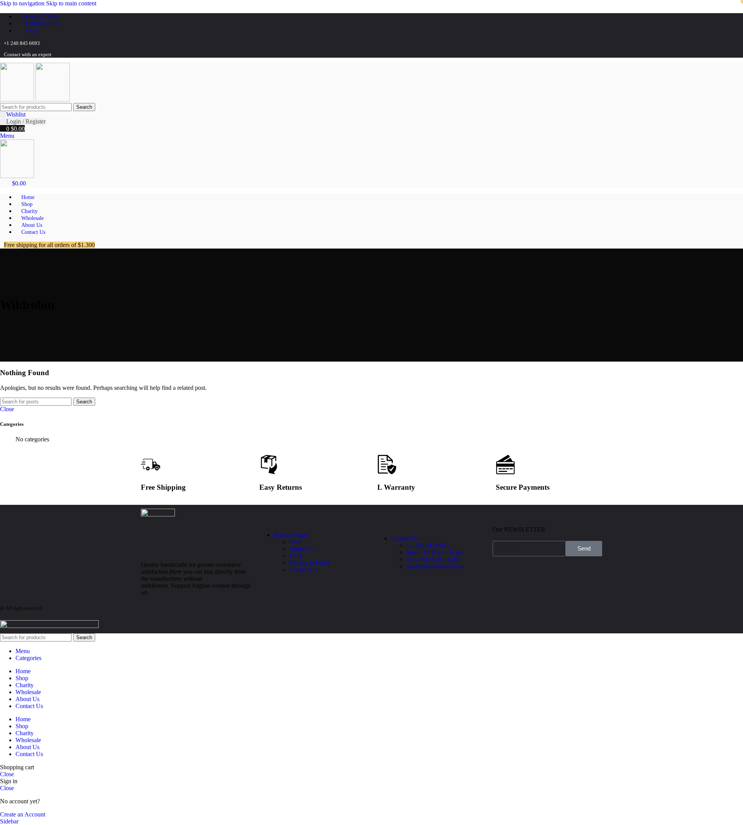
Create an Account (22, 814)
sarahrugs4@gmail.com (435, 566)
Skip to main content (71, 3)
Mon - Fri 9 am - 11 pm (435, 552)
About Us (301, 548)
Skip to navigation (23, 3)
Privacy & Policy (310, 562)
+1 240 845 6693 (427, 545)
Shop (295, 542)
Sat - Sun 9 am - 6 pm (433, 559)
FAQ (295, 555)
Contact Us (303, 569)
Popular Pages (291, 535)
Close (7, 409)
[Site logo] (18, 99)
